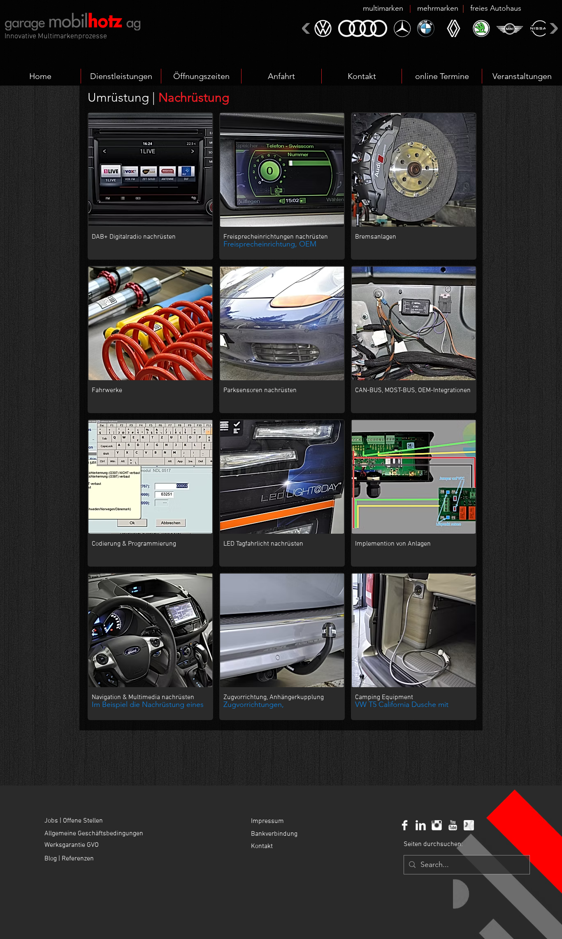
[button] (442, 8)
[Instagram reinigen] (437, 825)
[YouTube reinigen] (453, 825)
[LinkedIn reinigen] (421, 825)
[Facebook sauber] (404, 825)
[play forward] (552, 28)
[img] (150, 339)
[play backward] (307, 28)
